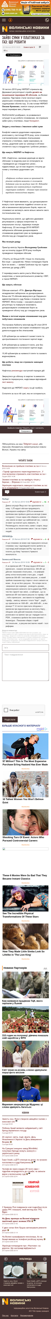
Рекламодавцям (26, 1315)
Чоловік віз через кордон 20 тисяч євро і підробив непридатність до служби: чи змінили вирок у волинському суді (23, 1171)
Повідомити (26, 431)
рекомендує (17, 370)
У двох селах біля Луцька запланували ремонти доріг (24, 1228)
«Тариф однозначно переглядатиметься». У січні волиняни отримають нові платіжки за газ (23, 472)
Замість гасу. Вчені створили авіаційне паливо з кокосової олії (24, 1120)
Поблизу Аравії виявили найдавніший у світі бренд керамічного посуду (22, 1129)
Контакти (14, 1315)
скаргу (26, 387)
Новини (25, 1112)
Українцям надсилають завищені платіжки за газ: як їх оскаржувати (24, 486)
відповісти (36, 501)
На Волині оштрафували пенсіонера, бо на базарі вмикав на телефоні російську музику (22, 1238)
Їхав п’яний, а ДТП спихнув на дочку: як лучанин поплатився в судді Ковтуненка (24, 1161)
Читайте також (25, 460)
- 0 (48, 539)
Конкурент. (34, 120)
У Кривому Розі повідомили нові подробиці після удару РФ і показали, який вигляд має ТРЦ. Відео (24, 1209)
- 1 (48, 501)
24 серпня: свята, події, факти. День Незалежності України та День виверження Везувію (22, 1139)
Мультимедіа (25, 1259)
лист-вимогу (7, 381)
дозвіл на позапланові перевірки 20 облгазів (22, 93)
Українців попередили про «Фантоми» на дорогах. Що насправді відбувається (21, 1246)
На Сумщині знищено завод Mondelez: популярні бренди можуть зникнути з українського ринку (20, 1151)
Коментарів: (29, 47)
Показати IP (6, 502)
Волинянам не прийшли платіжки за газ (20, 465)
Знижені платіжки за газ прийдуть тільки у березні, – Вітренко (21, 480)
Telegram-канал (30, 443)
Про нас (5, 1315)
